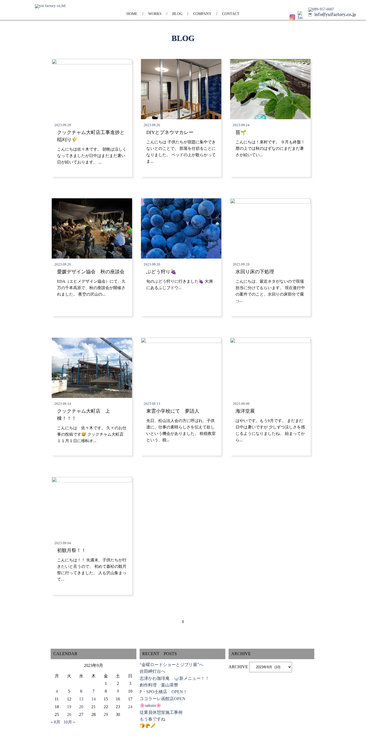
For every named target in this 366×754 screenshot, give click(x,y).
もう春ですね (152, 719)
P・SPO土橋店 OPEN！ (163, 691)
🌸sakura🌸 (150, 705)
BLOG (177, 14)
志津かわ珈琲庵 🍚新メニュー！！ (174, 678)
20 (81, 706)
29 (106, 714)
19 (69, 706)
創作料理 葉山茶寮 (159, 685)
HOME (131, 14)
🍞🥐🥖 (148, 725)
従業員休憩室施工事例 (161, 712)
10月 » (69, 722)
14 (93, 699)
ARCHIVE (238, 667)
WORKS (155, 14)
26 (69, 714)
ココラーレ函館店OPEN (162, 698)
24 (130, 706)
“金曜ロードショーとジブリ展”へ (171, 664)
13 (81, 699)
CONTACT (231, 14)
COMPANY (202, 14)
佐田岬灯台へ (152, 671)
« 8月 (55, 722)
